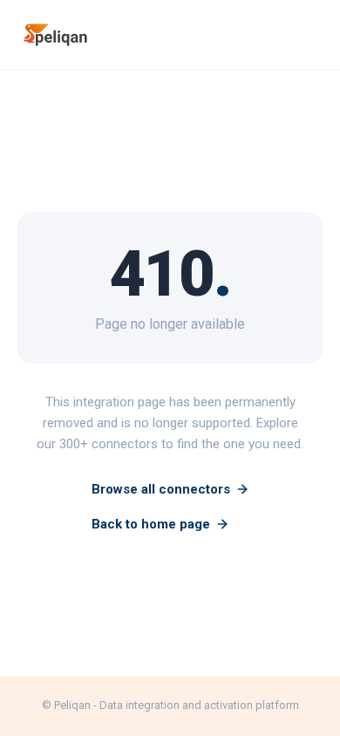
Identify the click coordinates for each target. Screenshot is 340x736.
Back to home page (151, 524)
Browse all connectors (161, 489)
